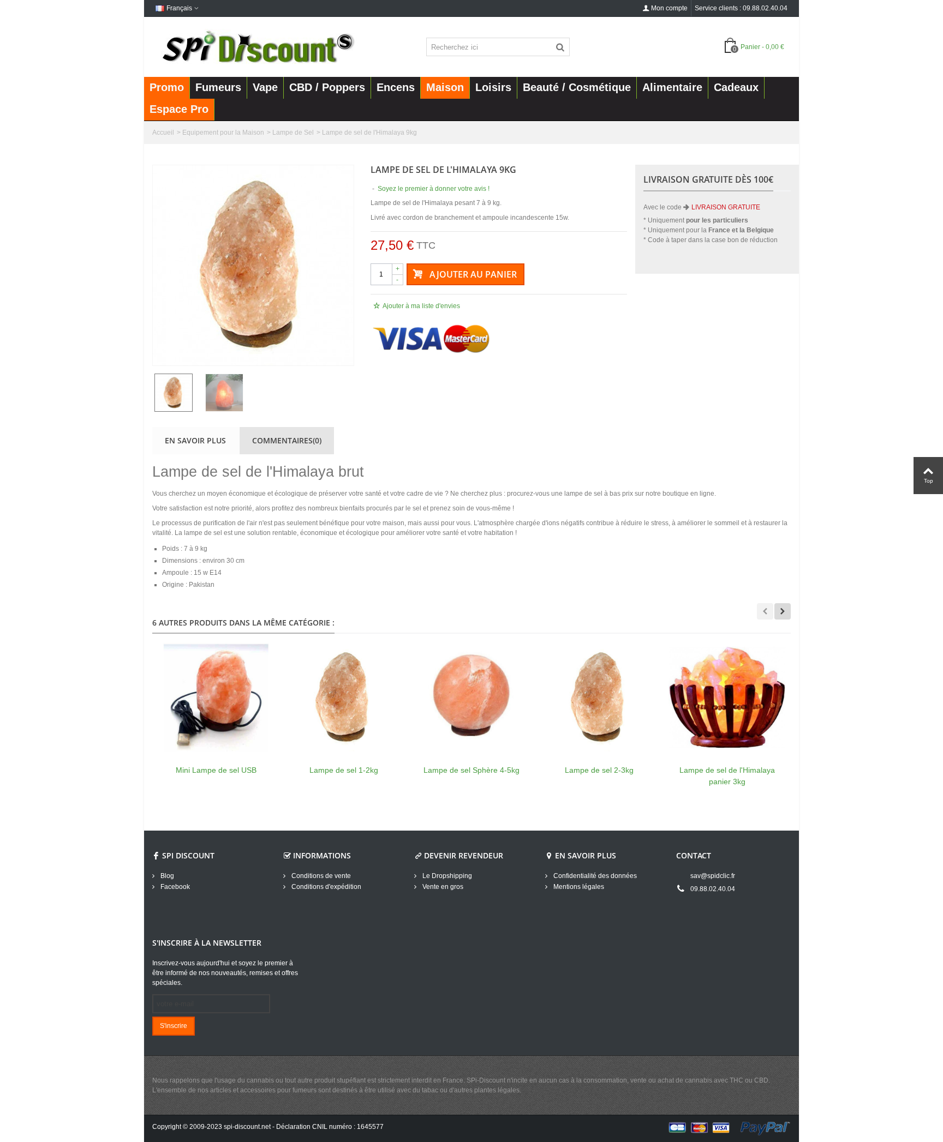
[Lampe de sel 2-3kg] (599, 697)
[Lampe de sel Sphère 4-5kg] (471, 697)
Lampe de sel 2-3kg (599, 770)
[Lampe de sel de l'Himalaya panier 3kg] (727, 697)
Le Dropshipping (446, 876)
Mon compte (669, 8)
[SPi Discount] (257, 46)
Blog (166, 876)
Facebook (174, 887)
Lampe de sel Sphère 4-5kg (471, 770)
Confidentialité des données (594, 876)
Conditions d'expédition (325, 887)
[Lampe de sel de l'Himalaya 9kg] (253, 265)
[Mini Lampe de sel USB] (216, 697)
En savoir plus (195, 440)
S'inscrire (173, 1026)
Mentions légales (578, 887)
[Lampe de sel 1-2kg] (343, 697)
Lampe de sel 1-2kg (343, 770)
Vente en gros (442, 887)
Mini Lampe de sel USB (216, 770)
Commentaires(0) (286, 440)
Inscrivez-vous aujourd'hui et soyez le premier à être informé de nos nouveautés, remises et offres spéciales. (225, 973)
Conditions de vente (320, 876)
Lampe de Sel (293, 132)
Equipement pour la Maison (223, 132)
